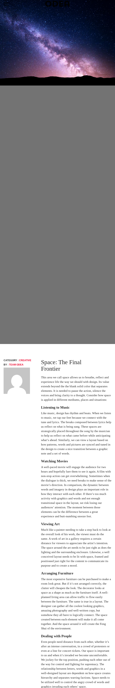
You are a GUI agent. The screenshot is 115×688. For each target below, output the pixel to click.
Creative (25, 360)
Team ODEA (16, 364)
